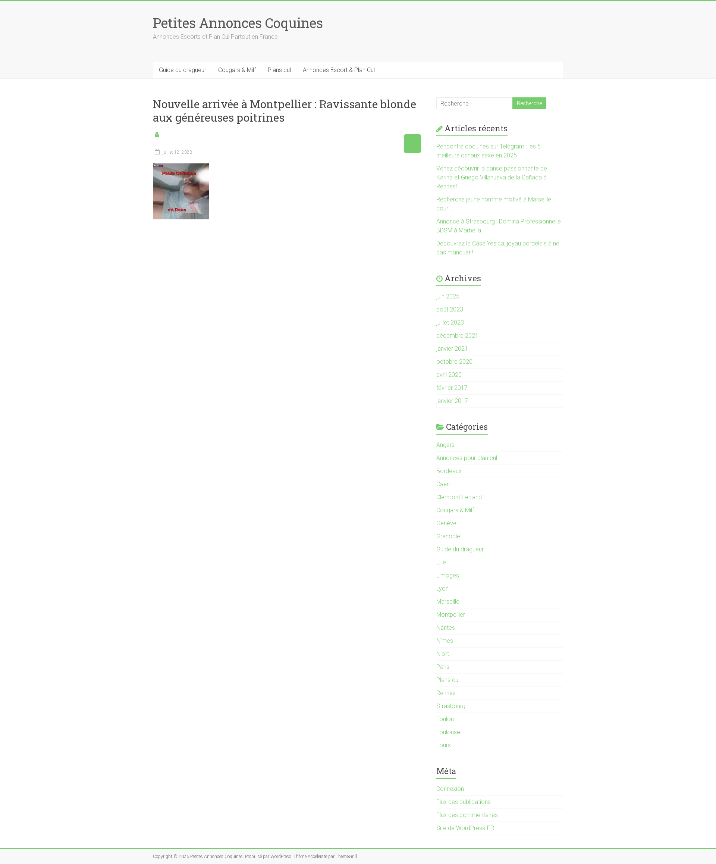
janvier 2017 (452, 400)
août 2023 (449, 309)
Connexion (450, 788)
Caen (443, 484)
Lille (441, 562)
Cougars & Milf (237, 69)
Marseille (447, 601)
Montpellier (450, 614)
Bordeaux (449, 471)
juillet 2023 (450, 322)
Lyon (442, 588)
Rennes (446, 692)
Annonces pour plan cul (466, 457)
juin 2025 (447, 296)
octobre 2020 (454, 361)
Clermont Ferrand (459, 497)
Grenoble (448, 536)
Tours (443, 745)
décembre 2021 (457, 335)
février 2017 (452, 387)
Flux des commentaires (467, 814)
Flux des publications (463, 801)
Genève (446, 523)
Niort (442, 653)
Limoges (447, 575)
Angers (445, 444)
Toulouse (448, 732)
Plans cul (279, 69)
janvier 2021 (452, 348)
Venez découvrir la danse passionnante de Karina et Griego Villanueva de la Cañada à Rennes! (491, 177)
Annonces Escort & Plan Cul (339, 69)
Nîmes (444, 640)
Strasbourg (450, 706)
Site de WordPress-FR (465, 828)
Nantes (445, 627)
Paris (442, 666)
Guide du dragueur (182, 69)
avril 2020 (449, 374)
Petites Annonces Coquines (238, 23)
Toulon (445, 719)
